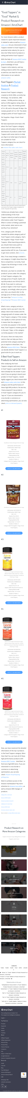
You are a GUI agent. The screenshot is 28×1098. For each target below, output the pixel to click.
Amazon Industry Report (7, 1074)
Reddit (7, 968)
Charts (2, 1028)
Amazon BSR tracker (19, 300)
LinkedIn (25, 968)
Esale (2, 1084)
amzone (21, 253)
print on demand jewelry (13, 403)
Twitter (2, 968)
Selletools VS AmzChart (6, 804)
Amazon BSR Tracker (8, 761)
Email (16, 968)
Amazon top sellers (16, 786)
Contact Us (3, 1049)
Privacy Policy (4, 1044)
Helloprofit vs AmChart (6, 794)
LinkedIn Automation (6, 1082)
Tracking (3, 1032)
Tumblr (11, 968)
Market (2, 1030)
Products (3, 1023)
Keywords (3, 1026)
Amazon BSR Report (6, 1072)
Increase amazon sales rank (8, 810)
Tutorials (3, 1065)
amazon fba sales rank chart (12, 147)
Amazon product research (7, 801)
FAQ (2, 1051)
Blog (2, 1068)
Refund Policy (4, 1042)
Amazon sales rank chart (12, 382)
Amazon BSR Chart (13, 347)
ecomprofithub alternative (14, 813)
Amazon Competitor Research (8, 1058)
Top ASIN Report (5, 1070)
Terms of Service (5, 1047)
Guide (2, 1063)
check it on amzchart (13, 468)
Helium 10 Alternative (6, 1053)
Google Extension (5, 1056)
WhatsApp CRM (4, 1079)
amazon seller (5, 78)
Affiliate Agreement (5, 1040)
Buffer (20, 968)
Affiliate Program (5, 1038)
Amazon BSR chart (5, 807)
